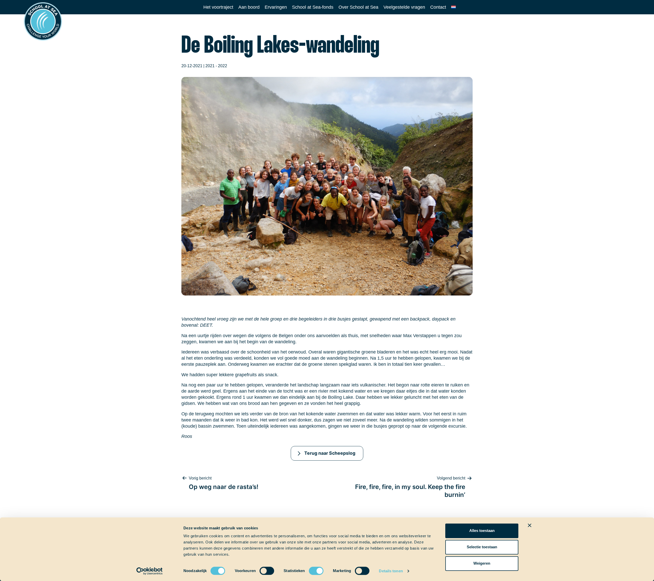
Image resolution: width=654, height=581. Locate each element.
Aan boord (249, 7)
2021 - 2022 (216, 66)
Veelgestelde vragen (404, 7)
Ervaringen (276, 7)
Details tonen (391, 571)
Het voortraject (218, 7)
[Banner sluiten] (529, 525)
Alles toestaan (482, 530)
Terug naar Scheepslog (329, 453)
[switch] (262, 569)
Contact (438, 7)
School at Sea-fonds (312, 7)
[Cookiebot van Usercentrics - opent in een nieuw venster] (149, 571)
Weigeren (481, 563)
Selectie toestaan (482, 547)
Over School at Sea (358, 7)
